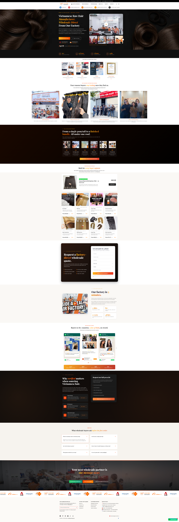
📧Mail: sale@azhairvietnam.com (108, 506)
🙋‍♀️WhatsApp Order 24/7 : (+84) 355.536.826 (109, 509)
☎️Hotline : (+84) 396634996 (107, 508)
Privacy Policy (93, 506)
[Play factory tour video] (75, 304)
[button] (119, 4)
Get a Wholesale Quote (65, 38)
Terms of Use (73, 509)
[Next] (123, 39)
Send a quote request (88, 481)
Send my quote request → (103, 273)
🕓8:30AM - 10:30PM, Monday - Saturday (109, 511)
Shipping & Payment (94, 503)
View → (72, 213)
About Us (80, 503)
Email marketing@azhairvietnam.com (102, 481)
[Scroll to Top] (177, 517)
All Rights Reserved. (71, 518)
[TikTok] (70, 516)
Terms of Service (94, 508)
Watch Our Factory (76, 38)
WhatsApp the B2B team (76, 481)
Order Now (112, 184)
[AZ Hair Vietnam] (64, 4)
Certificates (81, 506)
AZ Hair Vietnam (65, 518)
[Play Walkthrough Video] (106, 24)
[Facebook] (60, 516)
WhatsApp (70, 504)
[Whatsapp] (73, 516)
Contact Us (81, 508)
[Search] (116, 4)
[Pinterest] (62, 516)
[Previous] (63, 348)
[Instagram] (65, 516)
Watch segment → (83, 406)
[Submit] (76, 507)
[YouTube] (68, 516)
